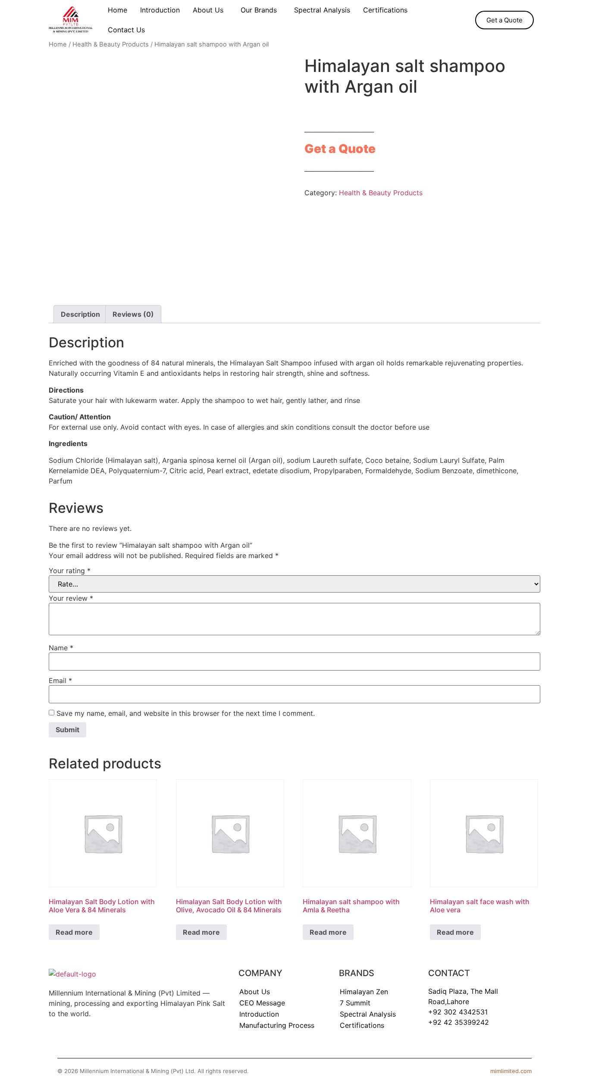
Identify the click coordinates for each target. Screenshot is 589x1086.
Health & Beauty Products (110, 44)
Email (60, 680)
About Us (208, 10)
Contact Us (126, 29)
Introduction (160, 10)
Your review (71, 598)
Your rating (70, 570)
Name (61, 647)
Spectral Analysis (322, 10)
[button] (210, 10)
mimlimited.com (511, 1070)
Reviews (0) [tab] (133, 314)
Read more (74, 932)
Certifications (385, 10)
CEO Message (262, 1003)
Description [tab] (80, 314)
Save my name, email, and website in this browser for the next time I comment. (185, 713)
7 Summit (355, 1003)
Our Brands (259, 10)
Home (117, 10)
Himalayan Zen (364, 991)
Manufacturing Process (276, 1025)
